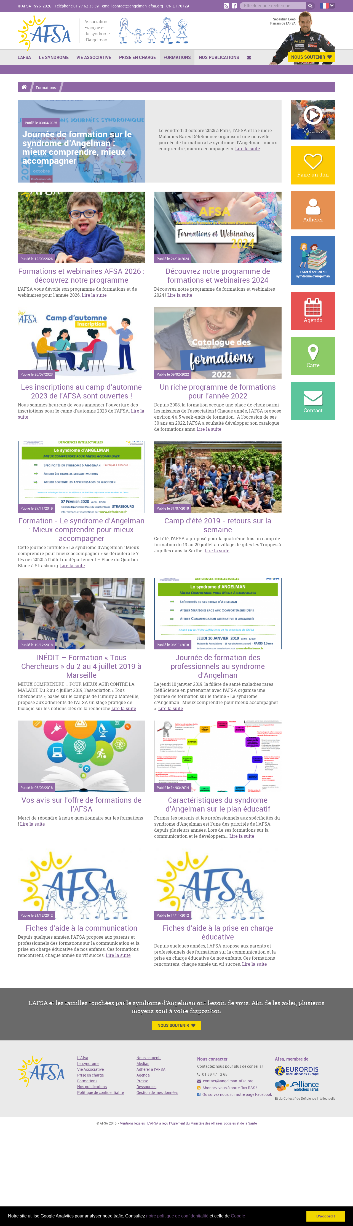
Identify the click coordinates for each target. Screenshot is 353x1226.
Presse (142, 1081)
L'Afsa (82, 1058)
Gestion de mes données (157, 1092)
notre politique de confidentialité (177, 1216)
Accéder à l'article (81, 227)
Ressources (146, 1087)
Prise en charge (137, 57)
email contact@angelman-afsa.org (132, 6)
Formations (177, 57)
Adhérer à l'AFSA (151, 1069)
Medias (143, 1063)
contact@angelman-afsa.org (227, 1081)
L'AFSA (24, 57)
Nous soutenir (149, 1058)
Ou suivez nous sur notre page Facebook (237, 1094)
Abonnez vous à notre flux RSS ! (229, 1088)
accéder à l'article (81, 141)
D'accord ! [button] (325, 1216)
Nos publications (219, 57)
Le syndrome (88, 1063)
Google (238, 1216)
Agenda (143, 1075)
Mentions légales (132, 1123)
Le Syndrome (54, 57)
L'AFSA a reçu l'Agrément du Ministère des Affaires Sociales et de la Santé (202, 1123)
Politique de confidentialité (100, 1092)
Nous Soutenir (308, 57)
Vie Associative (93, 57)
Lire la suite (247, 149)
